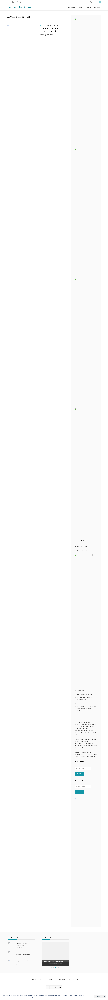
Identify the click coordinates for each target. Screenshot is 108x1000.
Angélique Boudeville (81, 724)
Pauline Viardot (84, 750)
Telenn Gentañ (92, 754)
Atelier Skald (84, 726)
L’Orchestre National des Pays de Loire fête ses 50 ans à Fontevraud (87, 709)
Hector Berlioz (79, 745)
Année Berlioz (92, 724)
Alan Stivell (84, 722)
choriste (77, 733)
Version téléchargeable (81, 551)
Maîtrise (93, 745)
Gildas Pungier (79, 743)
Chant (87, 728)
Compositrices (86, 735)
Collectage (78, 735)
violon (88, 756)
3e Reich (77, 722)
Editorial (77, 741)
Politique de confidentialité (57, 997)
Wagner (93, 756)
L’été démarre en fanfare (84, 694)
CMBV (94, 733)
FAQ (77, 979)
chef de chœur (79, 730)
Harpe (91, 743)
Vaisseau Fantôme (80, 756)
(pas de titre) (81, 690)
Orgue (76, 750)
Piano (91, 750)
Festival (83, 741)
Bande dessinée (79, 728)
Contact (72, 979)
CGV (44, 979)
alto (89, 722)
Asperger (77, 726)
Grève (86, 743)
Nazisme (84, 748)
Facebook (71, 7)
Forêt (87, 741)
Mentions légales (35, 979)
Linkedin (80, 7)
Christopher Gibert (86, 733)
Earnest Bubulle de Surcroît (88, 739)
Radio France (78, 752)
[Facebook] (9, 2)
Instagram (97, 7)
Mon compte (63, 979)
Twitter (88, 7)
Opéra (90, 748)
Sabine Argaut (87, 752)
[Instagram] (21, 2)
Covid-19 (93, 737)
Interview (87, 745)
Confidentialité (52, 979)
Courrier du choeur (80, 737)
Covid (88, 737)
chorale (91, 730)
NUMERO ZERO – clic (81, 546)
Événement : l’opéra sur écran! (86, 703)
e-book (77, 739)
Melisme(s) (78, 748)
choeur (86, 730)
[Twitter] (17, 2)
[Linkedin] (13, 2)
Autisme (92, 726)
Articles (56, 25)
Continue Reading (46, 53)
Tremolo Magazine (19, 7)
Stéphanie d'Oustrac (80, 754)
